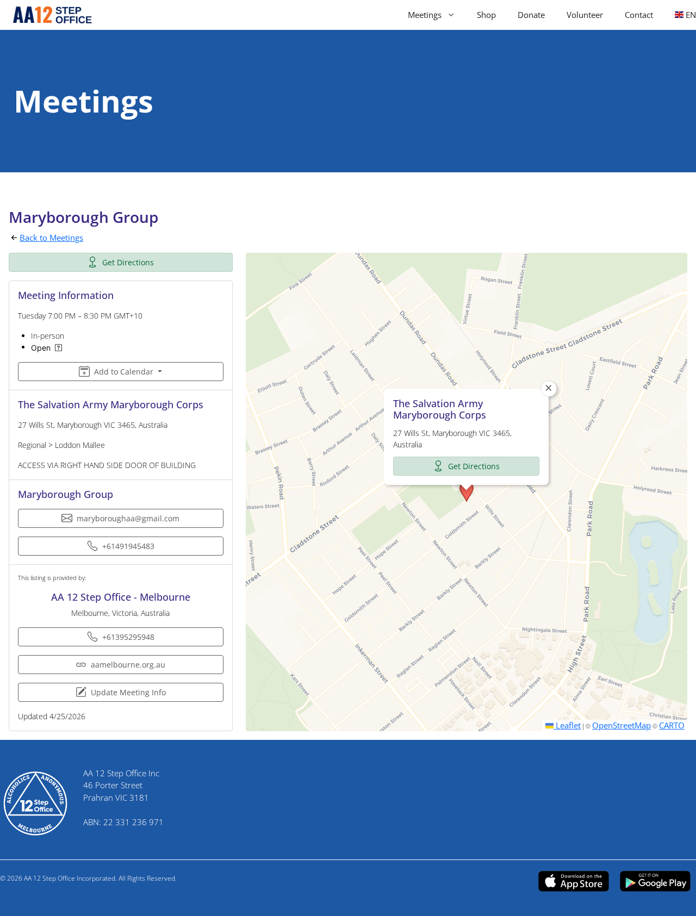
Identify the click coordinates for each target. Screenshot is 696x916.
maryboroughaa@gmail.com (128, 518)
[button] (466, 492)
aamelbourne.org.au (128, 664)
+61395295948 (128, 637)
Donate (531, 14)
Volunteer (585, 14)
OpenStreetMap (621, 725)
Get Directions (128, 262)
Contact (639, 14)
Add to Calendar (123, 371)
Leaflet (567, 725)
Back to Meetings (51, 237)
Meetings (425, 14)
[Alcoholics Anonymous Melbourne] (47, 15)
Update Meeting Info (128, 692)
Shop (486, 14)
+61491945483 (128, 546)
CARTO (672, 725)
